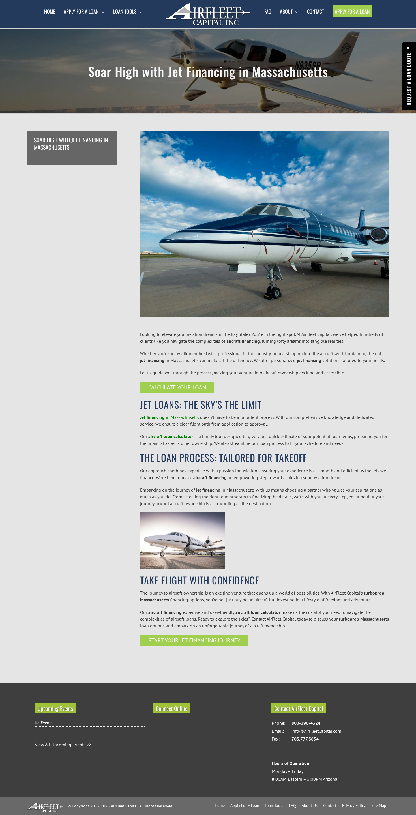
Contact (329, 805)
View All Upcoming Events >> (63, 744)
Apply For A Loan (244, 805)
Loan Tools (274, 805)
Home (220, 805)
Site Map (378, 805)
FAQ (292, 805)
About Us (310, 805)
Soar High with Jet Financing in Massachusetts (71, 143)
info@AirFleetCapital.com (316, 731)
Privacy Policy (354, 805)
